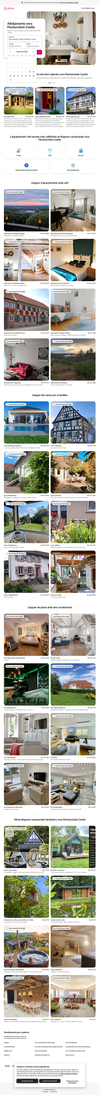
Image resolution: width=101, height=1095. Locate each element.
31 (10, 80)
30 (33, 76)
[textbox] (16, 46)
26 (18, 76)
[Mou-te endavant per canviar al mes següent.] (33, 51)
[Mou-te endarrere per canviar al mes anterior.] (10, 51)
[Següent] (54, 82)
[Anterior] (45, 82)
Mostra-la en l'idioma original (69, 2)
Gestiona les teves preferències (72, 1082)
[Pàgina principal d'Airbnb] (9, 8)
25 (14, 76)
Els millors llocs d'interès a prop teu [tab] (15, 1036)
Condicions (53, 1092)
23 (33, 72)
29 (29, 76)
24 (10, 76)
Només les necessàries (50, 1081)
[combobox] (25, 39)
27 (22, 76)
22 (29, 72)
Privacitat (45, 1092)
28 (26, 76)
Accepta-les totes (27, 1081)
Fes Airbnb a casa (88, 8)
